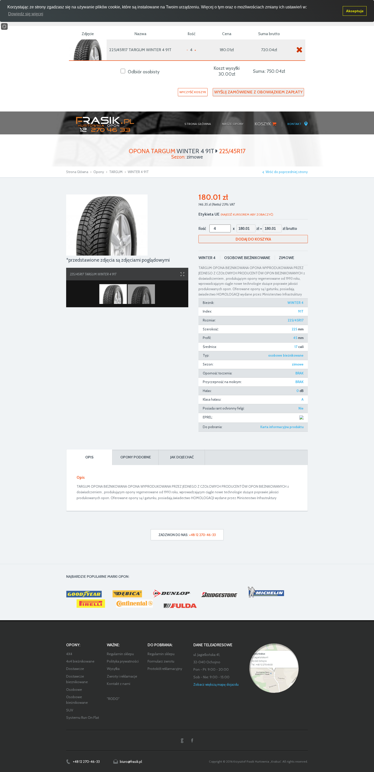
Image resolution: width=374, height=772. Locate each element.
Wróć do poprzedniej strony (287, 172)
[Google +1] (182, 740)
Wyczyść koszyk (192, 92)
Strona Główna (77, 172)
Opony (98, 172)
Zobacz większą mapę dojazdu (216, 684)
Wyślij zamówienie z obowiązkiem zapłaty (258, 92)
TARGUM (116, 172)
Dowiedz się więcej (25, 14)
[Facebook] (192, 740)
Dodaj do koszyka (253, 239)
